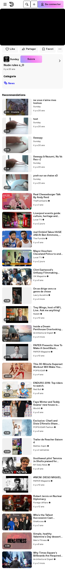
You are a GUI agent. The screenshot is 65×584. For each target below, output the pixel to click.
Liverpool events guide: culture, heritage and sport (47, 215)
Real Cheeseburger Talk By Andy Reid (47, 196)
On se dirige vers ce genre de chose (44, 290)
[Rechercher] (27, 4)
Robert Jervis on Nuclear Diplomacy (47, 498)
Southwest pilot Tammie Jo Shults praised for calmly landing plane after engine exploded (47, 460)
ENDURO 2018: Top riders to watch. (48, 384)
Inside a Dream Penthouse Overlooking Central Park (47, 328)
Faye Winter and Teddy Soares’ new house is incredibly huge (46, 403)
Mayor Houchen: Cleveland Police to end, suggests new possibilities (47, 252)
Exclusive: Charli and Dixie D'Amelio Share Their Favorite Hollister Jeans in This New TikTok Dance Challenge (47, 422)
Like (12, 49)
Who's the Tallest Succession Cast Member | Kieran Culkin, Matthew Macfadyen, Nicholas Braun (47, 516)
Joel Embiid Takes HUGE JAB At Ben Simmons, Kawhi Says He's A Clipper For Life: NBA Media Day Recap (47, 233)
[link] (11, 59)
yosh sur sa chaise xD (45, 175)
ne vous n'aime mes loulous (44, 102)
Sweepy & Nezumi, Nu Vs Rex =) (47, 158)
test (35, 119)
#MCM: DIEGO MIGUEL (47, 477)
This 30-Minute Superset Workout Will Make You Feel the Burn (48, 366)
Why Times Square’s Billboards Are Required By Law (47, 554)
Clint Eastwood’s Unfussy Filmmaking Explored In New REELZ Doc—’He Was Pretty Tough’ (47, 271)
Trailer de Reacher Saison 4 (48, 441)
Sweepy (38, 137)
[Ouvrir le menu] (5, 4)
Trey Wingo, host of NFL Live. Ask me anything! (47, 309)
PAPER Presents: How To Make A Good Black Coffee (47, 347)
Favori (49, 49)
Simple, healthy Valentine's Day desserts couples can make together (47, 535)
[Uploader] (34, 4)
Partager (31, 49)
